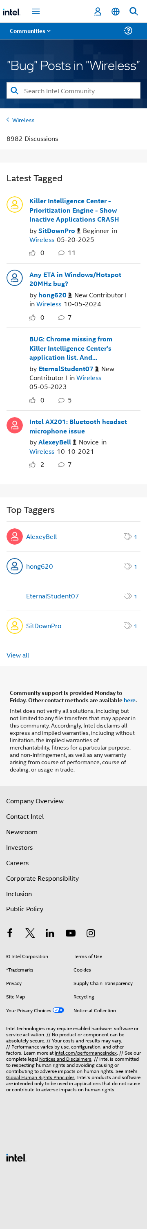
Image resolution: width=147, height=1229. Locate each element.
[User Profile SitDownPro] (15, 204)
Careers (17, 862)
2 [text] (42, 464)
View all (18, 655)
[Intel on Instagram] (91, 934)
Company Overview (35, 800)
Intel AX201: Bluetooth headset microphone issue (78, 426)
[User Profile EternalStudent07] (15, 341)
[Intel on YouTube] (71, 934)
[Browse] (29, 35)
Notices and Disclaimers (65, 1058)
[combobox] (73, 90)
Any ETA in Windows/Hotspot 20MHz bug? (75, 279)
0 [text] (42, 252)
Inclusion (19, 893)
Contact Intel (25, 816)
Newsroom (22, 831)
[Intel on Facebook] (10, 934)
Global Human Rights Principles (40, 1077)
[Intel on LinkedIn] (50, 934)
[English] (115, 11)
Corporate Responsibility (42, 878)
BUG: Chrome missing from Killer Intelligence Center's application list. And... (70, 348)
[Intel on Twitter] (30, 934)
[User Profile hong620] (15, 277)
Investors (19, 847)
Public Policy (24, 908)
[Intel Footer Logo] (16, 1156)
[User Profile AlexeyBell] (15, 424)
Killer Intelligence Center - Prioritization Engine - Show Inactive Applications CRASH (74, 210)
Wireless (23, 119)
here (130, 699)
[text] (34, 253)
